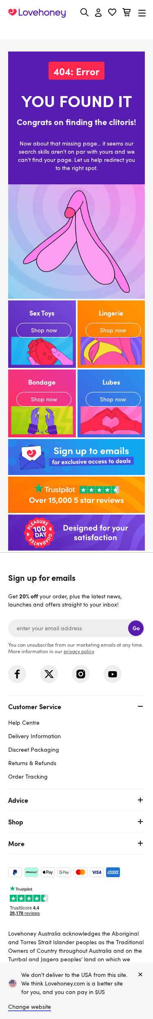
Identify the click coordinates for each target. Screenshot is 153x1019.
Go (136, 628)
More (16, 843)
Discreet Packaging (33, 749)
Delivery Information (34, 736)
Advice (18, 799)
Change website (29, 1006)
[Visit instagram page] (81, 674)
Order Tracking (28, 776)
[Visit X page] (49, 674)
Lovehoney (76, 32)
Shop (15, 821)
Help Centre (24, 722)
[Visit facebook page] (17, 674)
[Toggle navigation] (142, 13)
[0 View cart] (126, 13)
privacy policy (79, 651)
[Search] (84, 12)
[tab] (76, 740)
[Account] (98, 13)
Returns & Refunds (32, 763)
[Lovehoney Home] (37, 13)
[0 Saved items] (112, 13)
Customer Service (34, 706)
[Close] (140, 974)
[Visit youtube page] (113, 674)
